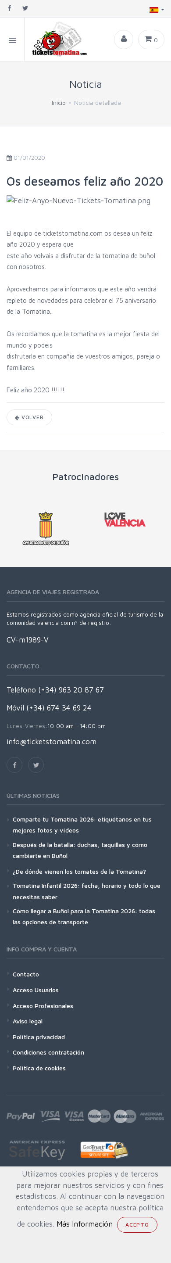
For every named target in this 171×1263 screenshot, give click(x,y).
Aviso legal (28, 1021)
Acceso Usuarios (36, 990)
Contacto (26, 974)
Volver (32, 417)
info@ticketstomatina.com (51, 741)
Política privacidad (39, 1037)
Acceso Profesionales (43, 1005)
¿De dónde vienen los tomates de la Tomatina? (79, 871)
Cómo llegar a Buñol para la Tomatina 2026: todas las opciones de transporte (84, 916)
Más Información (85, 1224)
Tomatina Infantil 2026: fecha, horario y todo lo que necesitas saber (86, 891)
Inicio (59, 102)
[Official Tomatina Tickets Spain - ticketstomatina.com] (56, 39)
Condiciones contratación (48, 1052)
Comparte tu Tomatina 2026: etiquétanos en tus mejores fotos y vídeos (82, 824)
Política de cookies (39, 1068)
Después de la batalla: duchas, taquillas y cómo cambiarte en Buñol (80, 850)
